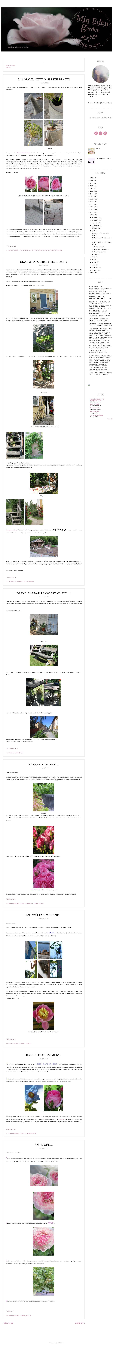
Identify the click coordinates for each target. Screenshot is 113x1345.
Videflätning (104, 369)
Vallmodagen (97, 367)
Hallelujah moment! (43, 1055)
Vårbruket (101, 370)
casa (98, 298)
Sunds (90, 357)
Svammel (23, 1043)
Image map (95, 315)
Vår (97, 370)
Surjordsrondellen (99, 357)
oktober (94, 223)
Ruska (106, 347)
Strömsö (103, 355)
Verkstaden (92, 369)
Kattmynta (99, 320)
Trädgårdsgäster (104, 362)
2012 (91, 207)
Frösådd (95, 306)
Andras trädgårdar (16, 582)
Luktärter (98, 330)
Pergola (102, 338)
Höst (103, 313)
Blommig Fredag (100, 293)
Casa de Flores (104, 298)
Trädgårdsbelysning (105, 360)
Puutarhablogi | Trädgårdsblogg (102, 343)
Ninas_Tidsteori (93, 335)
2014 (91, 202)
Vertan (98, 369)
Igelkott (108, 313)
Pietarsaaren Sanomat (94, 340)
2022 (91, 180)
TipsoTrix (108, 359)
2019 (91, 188)
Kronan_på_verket (107, 325)
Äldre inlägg (79, 1323)
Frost (90, 306)
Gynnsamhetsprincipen (94, 311)
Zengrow (109, 372)
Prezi (90, 343)
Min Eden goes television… (103, 158)
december (95, 217)
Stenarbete (108, 354)
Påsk (90, 345)
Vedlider (104, 367)
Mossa (99, 332)
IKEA (90, 315)
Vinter (110, 369)
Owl (90, 338)
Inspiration (108, 315)
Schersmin (91, 350)
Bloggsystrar (102, 291)
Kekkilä (105, 320)
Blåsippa (91, 295)
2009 (91, 215)
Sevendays (98, 350)
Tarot (103, 359)
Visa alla (110, 418)
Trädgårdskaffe (93, 364)
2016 (91, 196)
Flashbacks (108, 305)
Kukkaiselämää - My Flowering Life (97, 399)
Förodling (99, 308)
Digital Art (91, 301)
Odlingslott (103, 337)
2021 (91, 183)
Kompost (102, 322)
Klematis (96, 322)
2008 (91, 273)
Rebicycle (99, 345)
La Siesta (100, 327)
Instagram (91, 316)
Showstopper (92, 352)
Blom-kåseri (92, 293)
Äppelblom (95, 374)
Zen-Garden (102, 372)
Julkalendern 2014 (104, 318)
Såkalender (92, 359)
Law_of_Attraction (93, 328)
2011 (91, 209)
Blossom (108, 293)
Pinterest (104, 340)
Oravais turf (61, 1119)
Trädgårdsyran (102, 364)
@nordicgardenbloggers (95, 286)
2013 (91, 204)
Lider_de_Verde (103, 328)
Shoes (104, 350)
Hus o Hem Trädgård (94, 313)
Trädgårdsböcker (93, 362)
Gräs (90, 310)
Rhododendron (107, 345)
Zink (90, 374)
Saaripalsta (94, 411)
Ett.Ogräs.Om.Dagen (94, 303)
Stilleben (53, 250)
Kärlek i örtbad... (44, 764)
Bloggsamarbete (93, 291)
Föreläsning (92, 308)
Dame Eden (100, 300)
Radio (94, 345)
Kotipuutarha (107, 323)
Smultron (91, 354)
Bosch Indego (103, 295)
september (95, 225)
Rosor (40, 250)
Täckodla (97, 365)
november (95, 220)
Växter (59, 250)
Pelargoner (96, 338)
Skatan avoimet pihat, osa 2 (43, 261)
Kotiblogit (100, 323)
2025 (91, 178)
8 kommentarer (11, 246)
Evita (102, 303)
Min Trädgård (32, 250)
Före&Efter (102, 306)
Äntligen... (44, 1145)
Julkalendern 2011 (93, 318)
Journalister (99, 316)
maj (93, 260)
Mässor (91, 333)
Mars (108, 330)
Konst (107, 322)
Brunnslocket (101, 296)
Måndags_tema (106, 332)
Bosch (96, 295)
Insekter (101, 315)
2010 (91, 212)
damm (105, 300)
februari (95, 267)
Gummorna (103, 310)
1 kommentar (10, 1311)
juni (93, 257)
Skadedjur (107, 352)
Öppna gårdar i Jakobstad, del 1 (44, 593)
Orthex (110, 337)
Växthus (91, 372)
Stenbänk (91, 355)
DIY (96, 301)
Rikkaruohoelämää (96, 415)
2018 (91, 191)
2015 (91, 199)
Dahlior (94, 300)
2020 (91, 186)
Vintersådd (92, 370)
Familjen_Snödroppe (94, 305)
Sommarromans (100, 354)
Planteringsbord (100, 342)
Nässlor (91, 337)
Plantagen (91, 342)
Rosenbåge (91, 347)
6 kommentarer (11, 577)
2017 (91, 194)
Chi (110, 298)
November (100, 335)
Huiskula (104, 311)
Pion (10, 1043)
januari (94, 270)
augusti (94, 228)
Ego (109, 301)
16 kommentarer (11, 1129)
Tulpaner (91, 365)
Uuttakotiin (104, 365)
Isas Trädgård (95, 404)
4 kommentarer (11, 899)
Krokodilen (92, 325)
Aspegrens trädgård (106, 288)
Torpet (96, 360)
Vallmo (91, 367)
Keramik (91, 322)
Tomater (91, 360)
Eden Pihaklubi (102, 301)
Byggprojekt (13, 250)
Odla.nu (97, 337)
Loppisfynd (23, 250)
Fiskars (102, 305)
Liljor (110, 328)
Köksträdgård (92, 327)
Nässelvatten (108, 335)
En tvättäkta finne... (44, 915)
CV (89, 300)
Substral (109, 355)
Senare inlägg (8, 1323)
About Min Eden (10, 65)
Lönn (103, 330)
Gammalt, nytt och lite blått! (43, 79)
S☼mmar (46, 250)
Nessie (105, 333)
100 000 (98, 149)
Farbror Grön (95, 408)
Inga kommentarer (12, 748)
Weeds (96, 372)
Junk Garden (92, 320)
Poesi (107, 342)
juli (93, 231)
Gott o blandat (108, 308)
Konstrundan (92, 323)
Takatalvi (98, 359)
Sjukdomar (100, 352)
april (94, 262)
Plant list (8, 67)
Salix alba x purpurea (100, 349)
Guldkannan (96, 310)
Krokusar (98, 325)
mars (93, 265)
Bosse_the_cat (92, 296)
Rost (102, 347)
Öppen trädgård (103, 374)
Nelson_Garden (98, 333)
